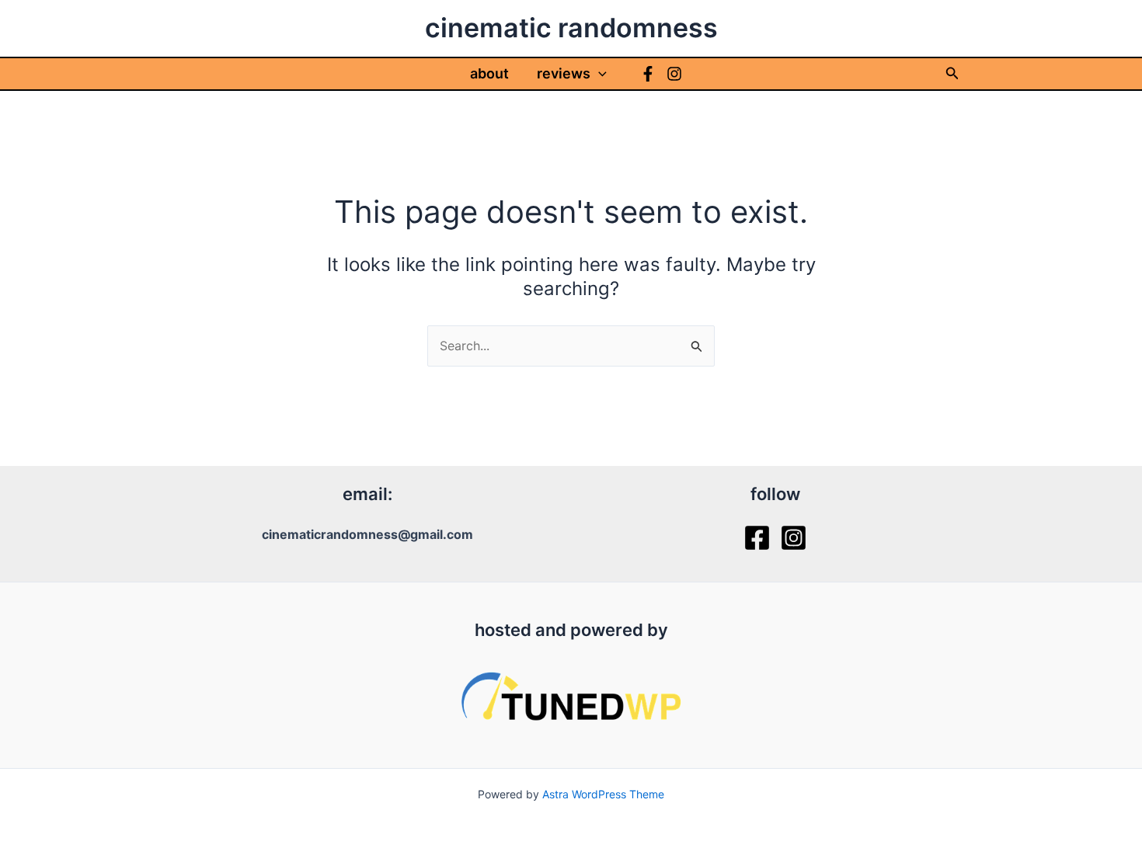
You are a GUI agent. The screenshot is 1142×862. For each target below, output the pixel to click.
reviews (563, 73)
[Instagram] (674, 73)
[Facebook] (648, 73)
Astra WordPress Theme (603, 794)
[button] (598, 73)
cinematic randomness (571, 27)
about (489, 73)
